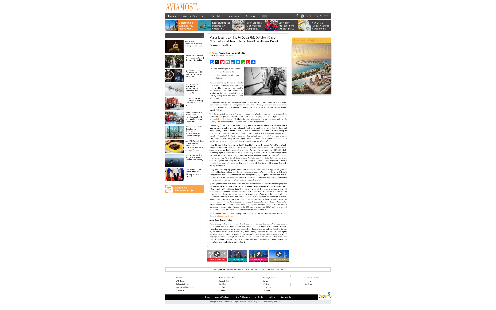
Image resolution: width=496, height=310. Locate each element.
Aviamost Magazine (307, 40)
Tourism (222, 287)
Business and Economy (184, 287)
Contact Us (286, 297)
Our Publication (243, 297)
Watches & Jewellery (194, 16)
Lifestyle (216, 16)
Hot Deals (272, 297)
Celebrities (267, 287)
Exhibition (266, 290)
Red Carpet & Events (311, 278)
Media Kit (259, 297)
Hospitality (233, 16)
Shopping (307, 281)
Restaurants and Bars (227, 278)
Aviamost (215, 53)
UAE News (229, 55)
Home (207, 297)
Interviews (308, 284)
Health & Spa (224, 281)
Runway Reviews (269, 278)
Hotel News (223, 284)
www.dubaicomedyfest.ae (220, 119)
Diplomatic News (182, 284)
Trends (265, 281)
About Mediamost (223, 297)
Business (250, 16)
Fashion (172, 16)
